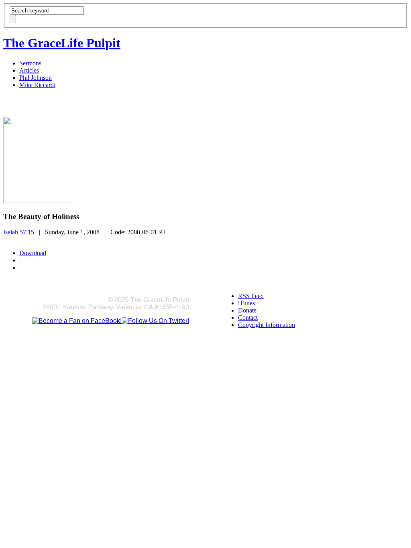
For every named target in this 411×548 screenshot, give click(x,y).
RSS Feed (251, 295)
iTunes (246, 303)
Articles (29, 70)
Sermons (30, 63)
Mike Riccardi (37, 84)
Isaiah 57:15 (18, 232)
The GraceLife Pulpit (61, 43)
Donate (247, 310)
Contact (248, 317)
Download (32, 253)
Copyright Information (266, 324)
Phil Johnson (35, 77)
